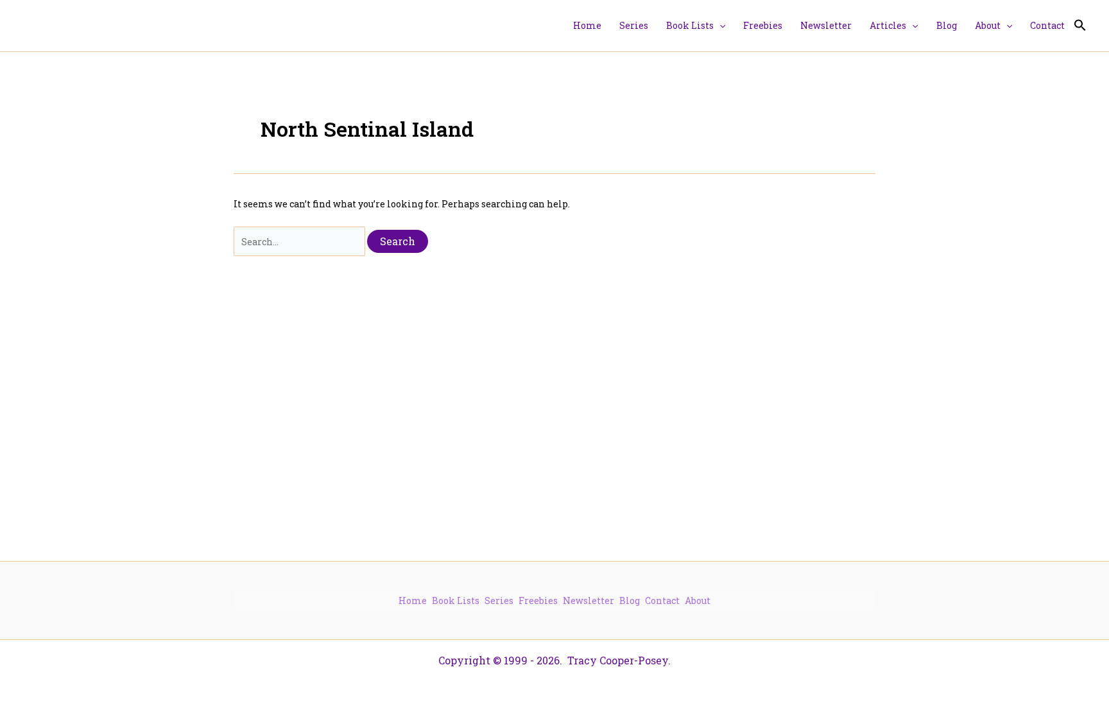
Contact (662, 600)
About (697, 600)
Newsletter (588, 600)
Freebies (538, 600)
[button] (719, 25)
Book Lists (455, 600)
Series (499, 600)
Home (413, 600)
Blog (629, 600)
